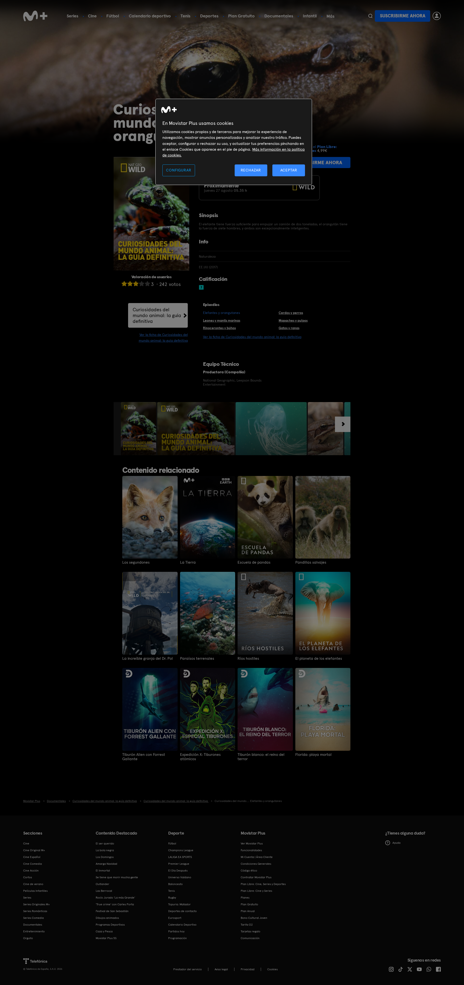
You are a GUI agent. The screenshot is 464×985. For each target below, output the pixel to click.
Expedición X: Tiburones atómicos (200, 756)
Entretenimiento (34, 931)
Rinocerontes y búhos (219, 328)
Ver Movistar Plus (252, 843)
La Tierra (188, 562)
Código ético (249, 870)
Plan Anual (248, 911)
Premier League (178, 863)
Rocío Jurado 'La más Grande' (115, 897)
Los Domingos (105, 857)
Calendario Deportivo (182, 924)
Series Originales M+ (36, 904)
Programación (177, 938)
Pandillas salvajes (310, 562)
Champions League (180, 850)
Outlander (102, 884)
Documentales (278, 15)
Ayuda (396, 842)
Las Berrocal (104, 891)
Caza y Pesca (104, 931)
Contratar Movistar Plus (256, 877)
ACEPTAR (288, 170)
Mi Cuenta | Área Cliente (257, 857)
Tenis (185, 15)
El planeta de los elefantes (318, 658)
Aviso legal (221, 969)
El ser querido (105, 843)
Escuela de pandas (254, 562)
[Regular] (135, 283)
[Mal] (130, 283)
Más (330, 16)
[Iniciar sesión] (437, 16)
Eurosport (174, 918)
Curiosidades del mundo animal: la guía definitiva (157, 315)
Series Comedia (33, 918)
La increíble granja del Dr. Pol (147, 658)
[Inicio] (35, 16)
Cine (92, 15)
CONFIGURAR (178, 170)
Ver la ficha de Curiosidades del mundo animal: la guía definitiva (252, 337)
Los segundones (136, 562)
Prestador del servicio (187, 969)
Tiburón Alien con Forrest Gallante (143, 756)
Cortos (27, 877)
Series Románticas (35, 911)
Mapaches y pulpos (293, 320)
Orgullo (28, 938)
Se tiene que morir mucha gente (117, 877)
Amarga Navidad (106, 863)
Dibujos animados (107, 918)
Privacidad (247, 969)
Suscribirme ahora (402, 16)
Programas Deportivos (110, 924)
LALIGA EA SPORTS (180, 857)
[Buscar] (370, 16)
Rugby (172, 897)
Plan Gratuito (241, 15)
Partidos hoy (176, 931)
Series (72, 15)
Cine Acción (31, 870)
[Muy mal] (124, 283)
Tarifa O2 (247, 924)
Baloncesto (175, 884)
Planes (245, 897)
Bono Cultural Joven (254, 918)
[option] (139, 428)
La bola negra (105, 850)
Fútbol (112, 15)
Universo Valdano (179, 877)
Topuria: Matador (179, 904)
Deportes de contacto (182, 911)
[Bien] (141, 283)
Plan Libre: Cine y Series (256, 891)
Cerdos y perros (291, 313)
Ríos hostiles (248, 658)
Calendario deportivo (150, 15)
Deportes (209, 15)
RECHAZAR (251, 170)
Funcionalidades (251, 850)
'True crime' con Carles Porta (115, 904)
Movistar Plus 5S (106, 938)
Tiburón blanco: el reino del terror (261, 756)
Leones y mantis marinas (221, 320)
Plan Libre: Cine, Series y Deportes (263, 884)
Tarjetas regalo (250, 931)
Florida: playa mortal (313, 754)
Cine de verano (33, 884)
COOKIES (272, 969)
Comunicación (250, 938)
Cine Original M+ (34, 850)
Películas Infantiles (35, 891)
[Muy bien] (147, 283)
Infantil (310, 15)
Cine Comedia (32, 863)
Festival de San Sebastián (112, 911)
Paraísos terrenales (197, 658)
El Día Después (178, 870)
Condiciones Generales (256, 863)
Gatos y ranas (289, 328)
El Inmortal (103, 870)
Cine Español (31, 857)
